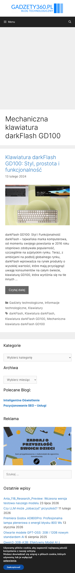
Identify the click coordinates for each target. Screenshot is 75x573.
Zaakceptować (13, 567)
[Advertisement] (37, 66)
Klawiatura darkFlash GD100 (25, 319)
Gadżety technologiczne (26, 302)
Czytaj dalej (17, 290)
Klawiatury (35, 308)
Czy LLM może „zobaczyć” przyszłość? (30, 508)
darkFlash (16, 313)
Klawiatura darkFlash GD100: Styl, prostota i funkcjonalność (32, 163)
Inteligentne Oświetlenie (21, 400)
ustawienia (9, 560)
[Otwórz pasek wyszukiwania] (70, 22)
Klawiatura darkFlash (39, 313)
